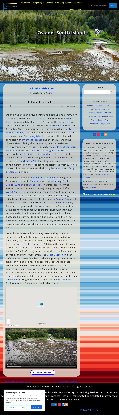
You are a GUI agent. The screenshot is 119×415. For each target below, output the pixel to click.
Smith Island (35, 118)
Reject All (24, 407)
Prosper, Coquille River (100, 120)
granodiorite (47, 154)
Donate (71, 10)
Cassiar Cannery (65, 199)
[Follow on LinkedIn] (102, 134)
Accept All (36, 407)
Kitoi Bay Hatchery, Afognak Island (100, 116)
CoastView (37, 93)
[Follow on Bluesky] (63, 404)
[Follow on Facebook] (94, 134)
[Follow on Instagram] (98, 134)
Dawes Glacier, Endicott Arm (100, 109)
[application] (41, 106)
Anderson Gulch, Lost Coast (100, 113)
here (58, 279)
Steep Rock (35, 184)
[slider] (71, 106)
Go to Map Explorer (42, 372)
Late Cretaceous (39, 150)
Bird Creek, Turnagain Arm (100, 123)
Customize (12, 407)
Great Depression (56, 254)
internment (12, 279)
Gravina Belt (30, 161)
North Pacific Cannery (28, 243)
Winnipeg (56, 181)
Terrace (69, 121)
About (79, 10)
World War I (12, 191)
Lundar (19, 184)
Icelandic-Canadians (44, 177)
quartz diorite (26, 154)
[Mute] (68, 106)
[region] (24, 400)
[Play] (10, 106)
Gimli (66, 181)
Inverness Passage (32, 139)
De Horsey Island (33, 136)
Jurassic (59, 168)
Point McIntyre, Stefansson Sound (100, 105)
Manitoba (35, 181)
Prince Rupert (59, 125)
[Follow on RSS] (105, 134)
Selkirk (10, 184)
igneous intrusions (59, 150)
